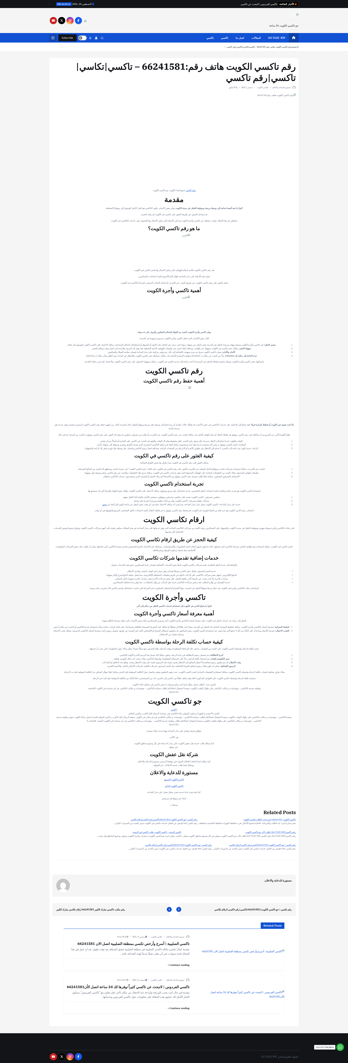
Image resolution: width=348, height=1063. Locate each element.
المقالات (256, 37)
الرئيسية (295, 46)
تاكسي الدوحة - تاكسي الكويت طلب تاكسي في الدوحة (157, 832)
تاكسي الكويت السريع (174, 779)
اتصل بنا (240, 37)
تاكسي (224, 37)
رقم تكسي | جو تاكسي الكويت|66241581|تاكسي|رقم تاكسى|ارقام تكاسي (164, 819)
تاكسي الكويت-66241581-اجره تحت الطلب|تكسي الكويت (269, 819)
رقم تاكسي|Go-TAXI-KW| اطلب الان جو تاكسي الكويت (270, 832)
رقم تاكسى (191, 190)
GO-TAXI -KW (276, 37)
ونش (104, 504)
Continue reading (179, 964)
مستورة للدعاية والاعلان (281, 87)
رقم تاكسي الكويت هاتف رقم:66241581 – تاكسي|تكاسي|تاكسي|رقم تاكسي (259, 46)
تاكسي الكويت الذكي (174, 785)
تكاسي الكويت (262, 87)
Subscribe (67, 37)
